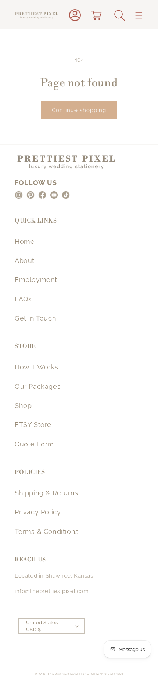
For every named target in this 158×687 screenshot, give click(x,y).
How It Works (36, 367)
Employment (36, 279)
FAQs (23, 299)
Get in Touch (35, 318)
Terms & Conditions (47, 531)
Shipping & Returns (46, 493)
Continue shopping (79, 110)
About (25, 260)
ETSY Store (33, 425)
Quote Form (34, 444)
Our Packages (38, 386)
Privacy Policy (38, 512)
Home (25, 241)
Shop (23, 405)
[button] (120, 15)
